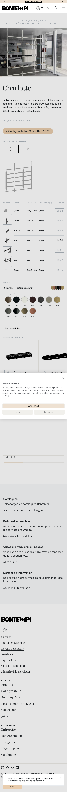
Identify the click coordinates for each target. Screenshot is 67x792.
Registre (12, 787)
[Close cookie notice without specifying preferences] (63, 378)
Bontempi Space (33, 1)
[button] (4, 1)
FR (42, 8)
